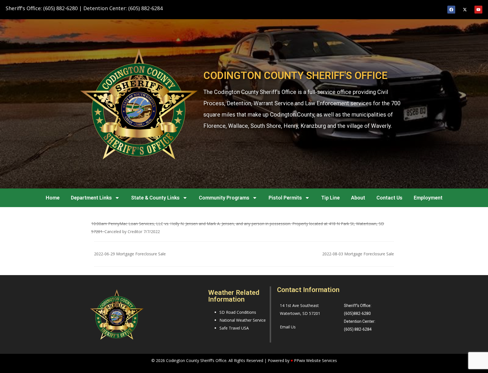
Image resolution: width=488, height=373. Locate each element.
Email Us (288, 327)
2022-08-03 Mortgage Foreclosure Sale (358, 253)
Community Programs (224, 198)
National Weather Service (242, 320)
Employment (428, 198)
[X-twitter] (465, 10)
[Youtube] (478, 10)
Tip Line (330, 198)
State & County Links (155, 198)
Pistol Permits (285, 198)
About (358, 198)
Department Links (91, 198)
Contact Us (389, 198)
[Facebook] (451, 10)
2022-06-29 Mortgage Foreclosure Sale (130, 253)
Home (53, 198)
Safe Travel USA (234, 328)
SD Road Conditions (237, 312)
